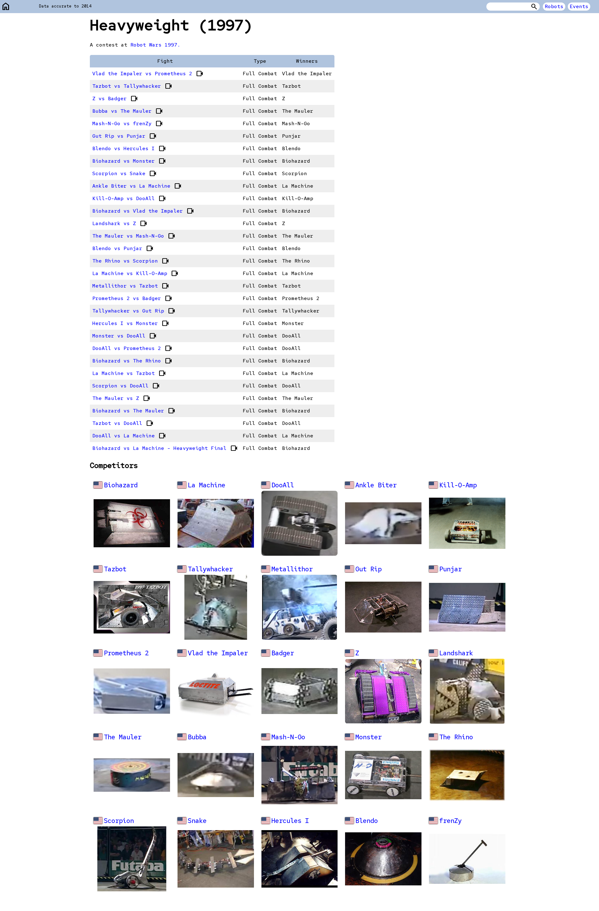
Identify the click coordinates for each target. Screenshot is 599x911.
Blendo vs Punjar (122, 248)
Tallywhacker (210, 569)
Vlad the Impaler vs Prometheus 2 (147, 73)
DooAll (282, 485)
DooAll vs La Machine (129, 436)
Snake (197, 820)
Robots (554, 6)
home (6, 7)
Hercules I (290, 820)
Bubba (197, 737)
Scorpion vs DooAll (126, 386)
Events (579, 6)
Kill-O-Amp (458, 485)
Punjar (450, 569)
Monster (368, 737)
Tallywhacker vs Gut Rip (133, 311)
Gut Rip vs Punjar (124, 136)
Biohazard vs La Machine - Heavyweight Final (165, 448)
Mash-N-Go (288, 737)
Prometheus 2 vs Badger (132, 298)
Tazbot (115, 569)
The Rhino (456, 737)
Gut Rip (368, 569)
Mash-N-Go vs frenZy (127, 123)
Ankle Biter (376, 485)
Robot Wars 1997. (155, 45)
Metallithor (292, 569)
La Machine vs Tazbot (129, 373)
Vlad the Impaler (218, 653)
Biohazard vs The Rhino (132, 361)
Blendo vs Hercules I (129, 148)
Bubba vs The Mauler (127, 111)
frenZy (450, 820)
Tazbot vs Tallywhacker (132, 86)
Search (534, 6)
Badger (282, 653)
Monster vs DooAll (124, 336)
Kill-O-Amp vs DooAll (129, 198)
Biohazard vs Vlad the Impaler (143, 211)
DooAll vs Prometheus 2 (132, 348)
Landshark (456, 653)
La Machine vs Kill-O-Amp (135, 273)
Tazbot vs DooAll (122, 423)
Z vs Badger (115, 98)
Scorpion (119, 820)
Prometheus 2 (126, 653)
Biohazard (121, 485)
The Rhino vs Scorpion (130, 261)
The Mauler (122, 737)
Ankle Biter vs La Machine (137, 186)
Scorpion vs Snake (124, 173)
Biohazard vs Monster (129, 161)
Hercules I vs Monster (130, 323)
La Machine (206, 485)
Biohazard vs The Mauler (133, 411)
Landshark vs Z (119, 223)
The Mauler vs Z (121, 398)
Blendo (366, 820)
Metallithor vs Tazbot (130, 286)
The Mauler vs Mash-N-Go (133, 236)
